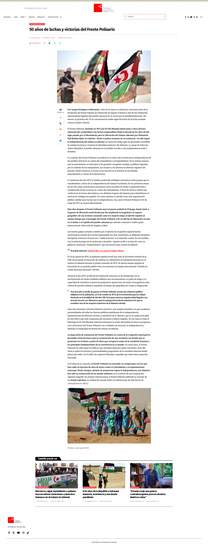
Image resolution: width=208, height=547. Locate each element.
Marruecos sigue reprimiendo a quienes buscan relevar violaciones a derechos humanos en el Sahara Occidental (55, 494)
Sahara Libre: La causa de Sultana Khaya (105, 251)
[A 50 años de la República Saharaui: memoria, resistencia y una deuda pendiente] (104, 476)
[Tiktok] (196, 17)
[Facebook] (186, 17)
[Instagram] (194, 17)
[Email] (60, 129)
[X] (188, 17)
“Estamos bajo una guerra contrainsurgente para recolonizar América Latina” (148, 494)
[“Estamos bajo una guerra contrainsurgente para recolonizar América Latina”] (151, 476)
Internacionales (37, 24)
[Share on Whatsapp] (54, 43)
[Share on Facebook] (44, 43)
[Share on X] (49, 43)
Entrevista (135, 487)
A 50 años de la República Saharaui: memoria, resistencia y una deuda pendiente (101, 494)
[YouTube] (191, 17)
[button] (60, 17)
